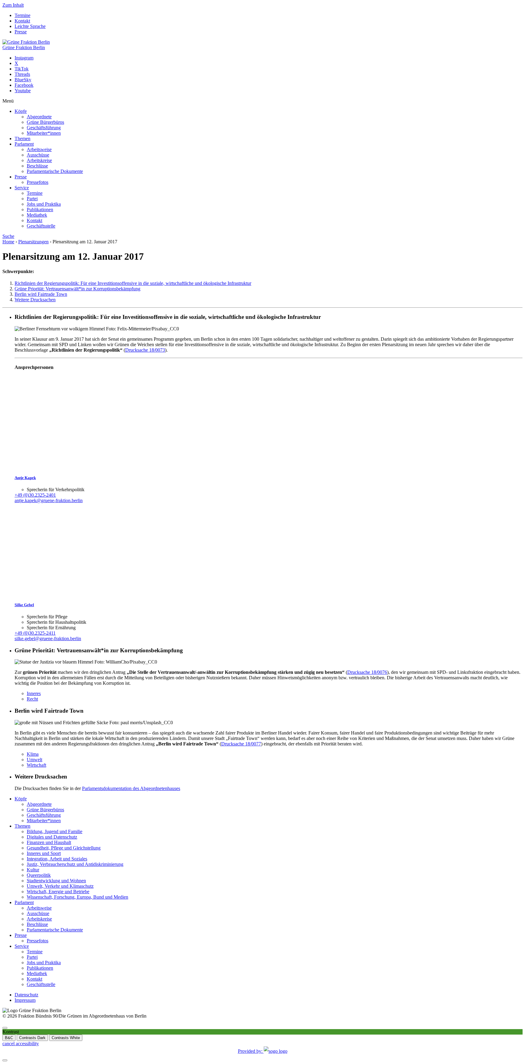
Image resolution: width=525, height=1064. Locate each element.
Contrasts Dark (32, 1037)
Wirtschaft (36, 765)
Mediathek (37, 215)
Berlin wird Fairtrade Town (41, 294)
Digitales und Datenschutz (52, 836)
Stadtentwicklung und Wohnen (56, 880)
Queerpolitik (39, 875)
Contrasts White (66, 1037)
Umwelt (34, 759)
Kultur (33, 869)
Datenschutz (26, 994)
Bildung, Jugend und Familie (54, 831)
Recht (32, 698)
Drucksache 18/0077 (241, 743)
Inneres (34, 693)
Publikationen (40, 209)
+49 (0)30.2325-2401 (35, 495)
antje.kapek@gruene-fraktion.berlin (49, 500)
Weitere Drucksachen (35, 299)
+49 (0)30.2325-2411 (35, 633)
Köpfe (21, 111)
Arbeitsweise (39, 149)
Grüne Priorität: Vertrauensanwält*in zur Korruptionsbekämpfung (77, 288)
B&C (9, 1037)
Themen (22, 138)
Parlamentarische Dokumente (55, 171)
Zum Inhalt (13, 5)
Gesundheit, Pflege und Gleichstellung (64, 847)
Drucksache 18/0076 (367, 672)
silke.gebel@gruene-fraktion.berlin (48, 638)
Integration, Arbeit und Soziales (57, 858)
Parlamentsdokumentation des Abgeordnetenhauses (131, 788)
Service (22, 187)
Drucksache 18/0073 (145, 350)
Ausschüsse (38, 154)
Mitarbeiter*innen (44, 133)
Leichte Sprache (30, 26)
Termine (22, 15)
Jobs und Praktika (44, 204)
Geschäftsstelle (41, 225)
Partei (32, 198)
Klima (33, 754)
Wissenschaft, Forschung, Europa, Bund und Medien (77, 897)
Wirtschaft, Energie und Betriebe (58, 891)
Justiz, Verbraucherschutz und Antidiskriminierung (75, 864)
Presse (21, 31)
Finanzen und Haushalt (49, 842)
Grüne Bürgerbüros (45, 122)
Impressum (25, 1000)
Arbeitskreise (39, 160)
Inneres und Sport (44, 853)
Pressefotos (37, 182)
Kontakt (22, 20)
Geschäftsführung (44, 127)
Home (8, 241)
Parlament (24, 144)
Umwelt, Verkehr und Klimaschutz (60, 886)
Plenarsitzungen (33, 241)
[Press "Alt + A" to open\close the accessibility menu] (4, 1028)
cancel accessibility (20, 1043)
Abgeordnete (39, 116)
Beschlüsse (37, 165)
